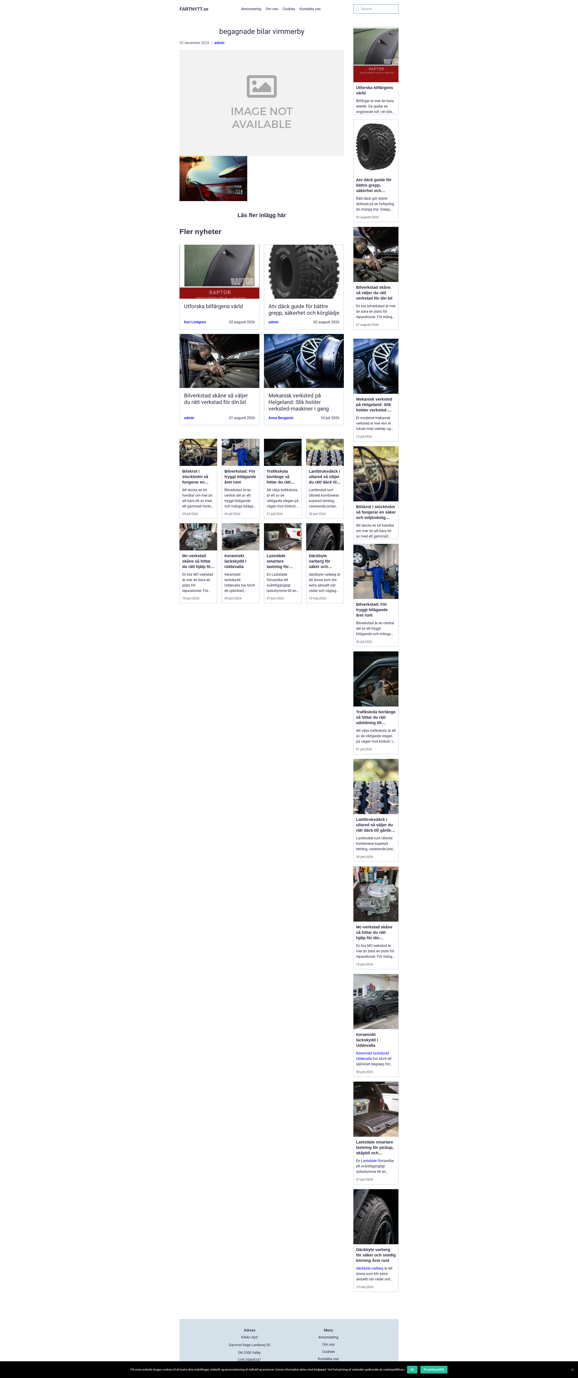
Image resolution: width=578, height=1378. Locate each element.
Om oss (272, 9)
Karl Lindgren (195, 322)
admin (219, 43)
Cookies (288, 9)
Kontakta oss (310, 9)
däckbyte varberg (369, 1268)
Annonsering (251, 9)
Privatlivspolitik (434, 1369)
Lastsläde (369, 1161)
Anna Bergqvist (280, 418)
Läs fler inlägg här (262, 215)
